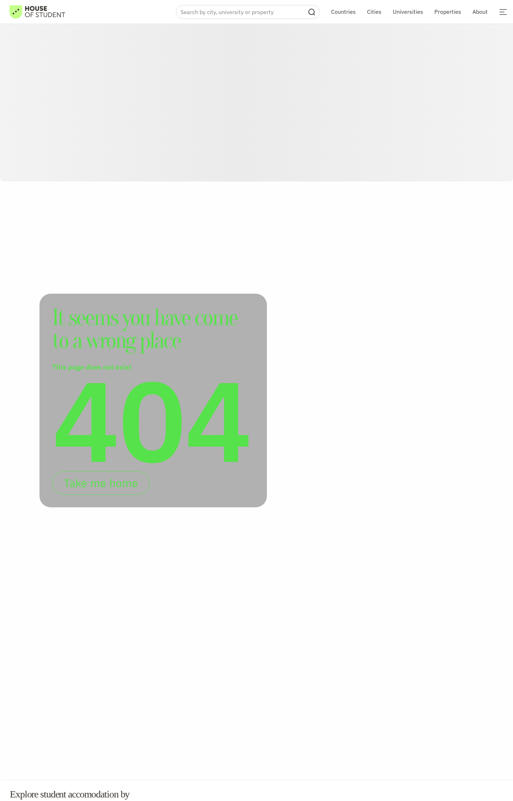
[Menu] (503, 12)
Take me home (101, 483)
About (480, 11)
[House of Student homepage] (37, 12)
